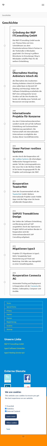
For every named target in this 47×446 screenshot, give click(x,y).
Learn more (10, 416)
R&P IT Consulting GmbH (14, 344)
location (9, 326)
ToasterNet (17, 194)
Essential (10, 406)
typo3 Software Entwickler (14, 348)
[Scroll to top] (42, 441)
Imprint (9, 314)
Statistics (10, 408)
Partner (9, 318)
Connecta (34, 286)
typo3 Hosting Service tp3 (14, 352)
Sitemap (9, 329)
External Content (13, 411)
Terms (9, 303)
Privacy (9, 311)
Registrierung (11, 322)
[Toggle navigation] (43, 5)
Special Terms (11, 307)
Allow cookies (11, 422)
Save (8, 429)
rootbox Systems (22, 159)
